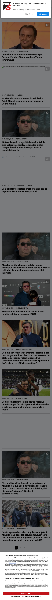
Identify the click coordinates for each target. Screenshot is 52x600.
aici (26, 570)
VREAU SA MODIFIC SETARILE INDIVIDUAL (26, 596)
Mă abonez (43, 14)
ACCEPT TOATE (26, 593)
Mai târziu (29, 14)
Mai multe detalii (12, 562)
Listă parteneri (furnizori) (10, 589)
